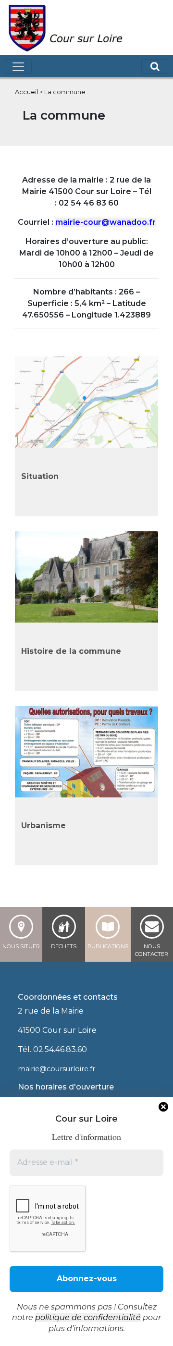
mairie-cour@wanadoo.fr (105, 222)
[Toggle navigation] (18, 66)
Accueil (26, 92)
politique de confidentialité (88, 1317)
